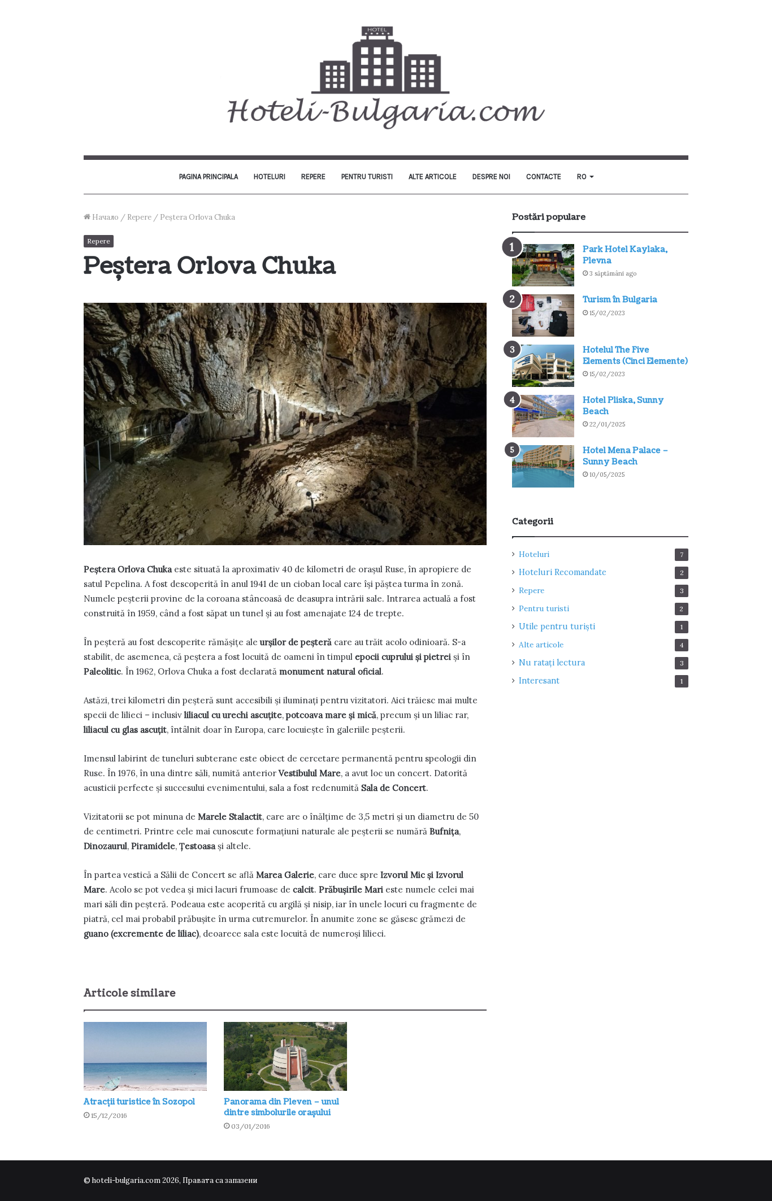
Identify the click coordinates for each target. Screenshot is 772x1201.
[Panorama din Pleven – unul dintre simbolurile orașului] (285, 1056)
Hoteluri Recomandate (562, 572)
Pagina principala (208, 176)
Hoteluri (269, 176)
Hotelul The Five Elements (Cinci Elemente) (635, 356)
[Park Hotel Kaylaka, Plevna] (543, 265)
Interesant (539, 681)
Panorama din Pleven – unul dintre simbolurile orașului (281, 1107)
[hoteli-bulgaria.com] (386, 78)
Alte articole (433, 176)
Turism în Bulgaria (620, 299)
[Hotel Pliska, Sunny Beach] (543, 416)
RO (582, 176)
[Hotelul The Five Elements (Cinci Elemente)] (543, 366)
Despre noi (491, 176)
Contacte (543, 176)
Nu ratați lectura (552, 663)
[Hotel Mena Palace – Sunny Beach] (543, 466)
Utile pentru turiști (557, 626)
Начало (104, 217)
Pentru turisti (367, 176)
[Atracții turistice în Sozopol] (145, 1056)
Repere (313, 176)
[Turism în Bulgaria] (543, 315)
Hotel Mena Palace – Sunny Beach (626, 456)
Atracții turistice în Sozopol (139, 1101)
